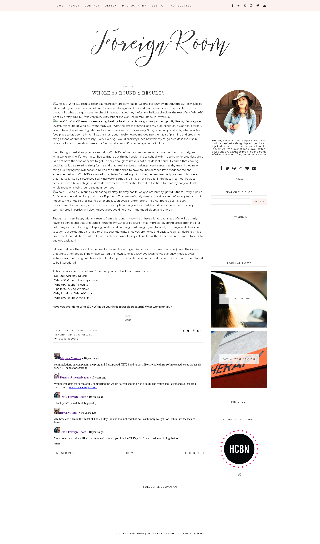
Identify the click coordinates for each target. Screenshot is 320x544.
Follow (239, 179)
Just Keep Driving (239, 298)
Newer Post (66, 453)
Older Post (194, 453)
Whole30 (98, 108)
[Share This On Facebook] (183, 331)
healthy (93, 331)
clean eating (75, 331)
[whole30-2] (127, 121)
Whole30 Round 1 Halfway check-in (77, 280)
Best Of (159, 5)
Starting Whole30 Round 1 (71, 275)
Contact (92, 5)
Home (59, 5)
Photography (134, 5)
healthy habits (65, 335)
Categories (182, 5)
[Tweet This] (189, 331)
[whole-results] (127, 103)
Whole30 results (66, 339)
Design (111, 5)
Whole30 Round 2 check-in (71, 298)
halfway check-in (160, 112)
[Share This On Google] (199, 331)
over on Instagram (75, 258)
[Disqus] (128, 398)
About (74, 5)
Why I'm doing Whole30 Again (74, 293)
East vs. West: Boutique (239, 359)
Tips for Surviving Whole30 (71, 289)
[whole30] (127, 192)
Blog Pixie (168, 533)
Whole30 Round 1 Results (71, 284)
